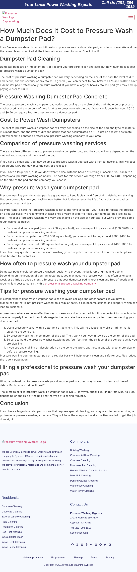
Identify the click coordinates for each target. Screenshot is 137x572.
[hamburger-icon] (130, 17)
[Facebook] (72, 544)
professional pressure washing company (70, 283)
